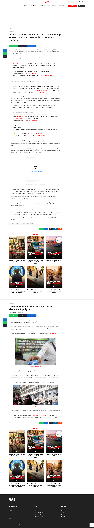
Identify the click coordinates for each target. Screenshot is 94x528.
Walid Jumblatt (30, 223)
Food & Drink (34, 5)
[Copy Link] (22, 46)
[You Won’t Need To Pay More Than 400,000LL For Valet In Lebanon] (54, 277)
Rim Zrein (11, 43)
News (21, 5)
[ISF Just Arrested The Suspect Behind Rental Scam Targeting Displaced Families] (17, 277)
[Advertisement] (47, 18)
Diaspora (54, 5)
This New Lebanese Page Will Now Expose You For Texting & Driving (35, 262)
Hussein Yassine (13, 312)
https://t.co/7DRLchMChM (31, 73)
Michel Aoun (18, 223)
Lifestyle (26, 5)
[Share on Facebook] (31, 46)
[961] (47, 2)
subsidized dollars (54, 333)
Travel (48, 5)
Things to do (42, 5)
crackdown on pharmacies (39, 415)
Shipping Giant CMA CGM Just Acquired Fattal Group (54, 261)
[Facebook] (5, 50)
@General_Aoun (17, 118)
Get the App (81, 5)
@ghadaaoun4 (20, 116)
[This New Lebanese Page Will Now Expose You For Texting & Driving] (35, 247)
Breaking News (62, 5)
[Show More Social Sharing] (37, 46)
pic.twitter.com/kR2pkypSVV (34, 133)
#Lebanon (15, 63)
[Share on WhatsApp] (13, 46)
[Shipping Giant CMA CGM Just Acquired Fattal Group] (54, 247)
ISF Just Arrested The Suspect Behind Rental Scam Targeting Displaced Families (17, 291)
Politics (24, 223)
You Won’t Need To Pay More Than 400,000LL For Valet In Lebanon (54, 291)
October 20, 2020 (47, 75)
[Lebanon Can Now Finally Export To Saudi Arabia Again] (17, 247)
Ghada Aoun (11, 223)
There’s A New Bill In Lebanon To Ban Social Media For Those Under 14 (35, 291)
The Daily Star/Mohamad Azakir (35, 366)
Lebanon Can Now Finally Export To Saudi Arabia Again (17, 261)
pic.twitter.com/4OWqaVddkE (43, 90)
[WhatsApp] (5, 53)
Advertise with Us (72, 5)
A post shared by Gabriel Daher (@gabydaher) (35, 184)
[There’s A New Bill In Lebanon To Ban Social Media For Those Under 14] (35, 277)
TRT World (35, 406)
